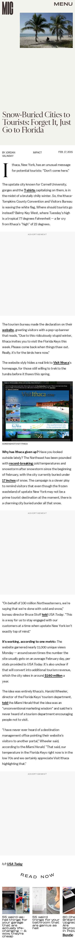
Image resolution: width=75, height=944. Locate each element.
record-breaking (21, 463)
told (45, 614)
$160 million (53, 675)
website (8, 330)
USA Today (15, 864)
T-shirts (30, 190)
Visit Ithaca (61, 362)
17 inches (9, 480)
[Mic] (7, 8)
